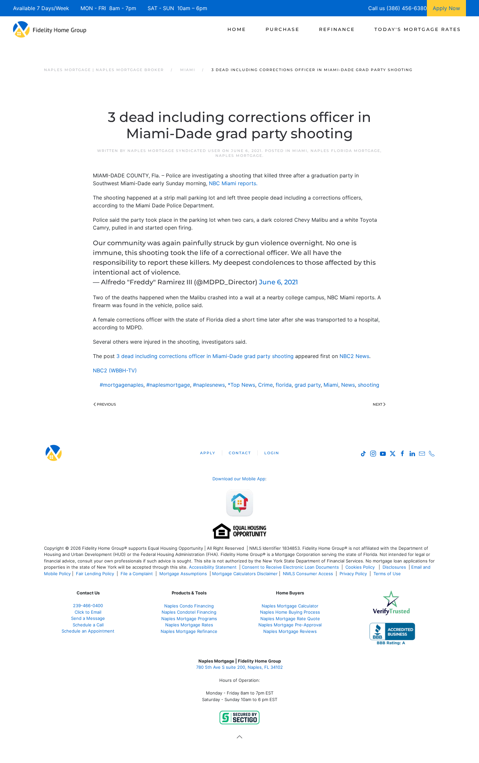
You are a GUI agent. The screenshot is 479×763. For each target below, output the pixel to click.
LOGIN (271, 453)
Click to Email (88, 612)
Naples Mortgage (238, 155)
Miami (299, 150)
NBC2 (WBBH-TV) (115, 370)
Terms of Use (387, 573)
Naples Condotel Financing (189, 612)
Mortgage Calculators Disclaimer (245, 573)
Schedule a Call (88, 624)
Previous (106, 404)
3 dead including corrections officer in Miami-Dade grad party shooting (205, 356)
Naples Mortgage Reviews (290, 631)
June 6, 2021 (278, 282)
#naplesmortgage (168, 385)
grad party (308, 385)
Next (377, 404)
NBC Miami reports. (233, 183)
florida (284, 385)
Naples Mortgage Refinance (189, 631)
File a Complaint (137, 573)
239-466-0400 (88, 605)
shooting (368, 385)
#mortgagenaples (121, 385)
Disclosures (394, 567)
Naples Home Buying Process (290, 612)
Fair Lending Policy (95, 573)
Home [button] (236, 29)
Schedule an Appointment (88, 631)
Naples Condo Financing (189, 605)
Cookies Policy (360, 567)
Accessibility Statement (213, 567)
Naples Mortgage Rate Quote (290, 618)
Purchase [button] (282, 29)
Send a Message (88, 618)
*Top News (241, 385)
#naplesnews (209, 385)
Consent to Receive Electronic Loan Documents (290, 567)
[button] (239, 737)
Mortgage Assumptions (183, 573)
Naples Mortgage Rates (189, 624)
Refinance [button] (337, 29)
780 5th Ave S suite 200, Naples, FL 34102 (239, 667)
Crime (265, 385)
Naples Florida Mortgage (345, 150)
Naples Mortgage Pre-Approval (290, 624)
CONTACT (240, 453)
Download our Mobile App (238, 478)
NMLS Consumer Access (308, 573)
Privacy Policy (353, 573)
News (348, 385)
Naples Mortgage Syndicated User (174, 150)
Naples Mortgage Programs (189, 618)
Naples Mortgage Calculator (290, 605)
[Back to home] (49, 29)
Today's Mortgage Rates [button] (417, 29)
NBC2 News (354, 356)
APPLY (207, 453)
